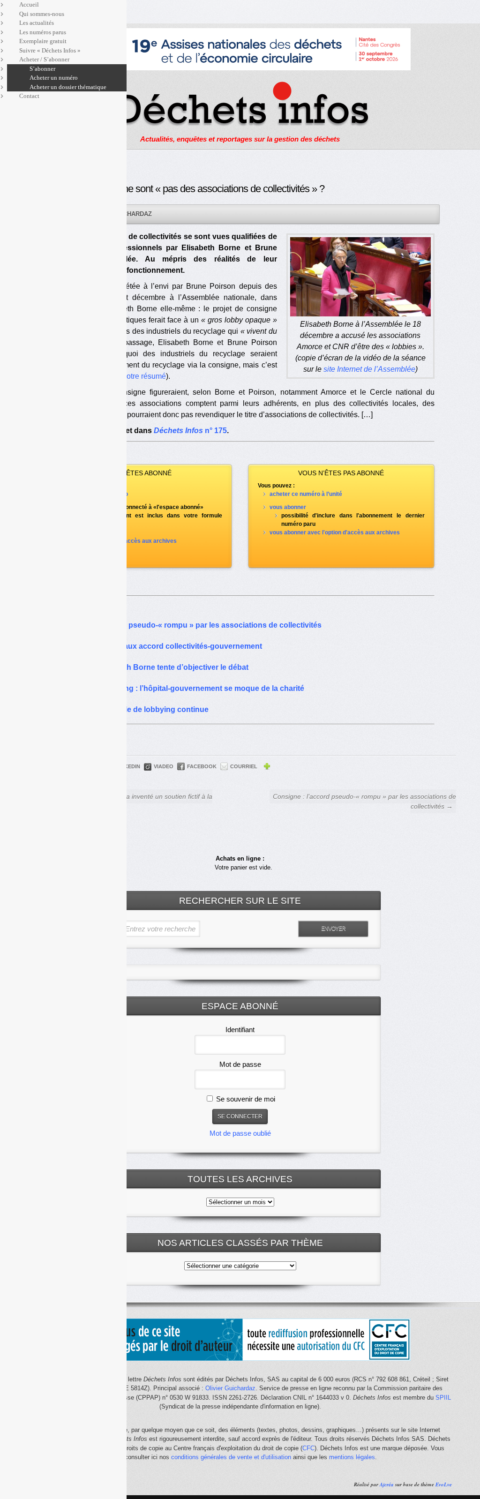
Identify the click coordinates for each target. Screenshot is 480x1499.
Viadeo (163, 766)
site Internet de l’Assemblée (369, 369)
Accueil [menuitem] (29, 4)
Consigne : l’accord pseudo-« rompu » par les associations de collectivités (189, 625)
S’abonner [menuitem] (42, 68)
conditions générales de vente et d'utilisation (231, 1457)
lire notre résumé (138, 376)
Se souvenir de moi (244, 1099)
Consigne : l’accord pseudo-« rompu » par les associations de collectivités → (364, 801)
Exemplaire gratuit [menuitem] (43, 41)
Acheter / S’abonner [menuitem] (44, 59)
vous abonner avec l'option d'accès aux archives (335, 532)
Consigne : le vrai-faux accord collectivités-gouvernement (159, 646)
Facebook (202, 766)
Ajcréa (387, 1484)
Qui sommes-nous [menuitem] (41, 13)
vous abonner (288, 507)
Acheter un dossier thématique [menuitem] (68, 86)
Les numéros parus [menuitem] (42, 32)
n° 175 (190, 431)
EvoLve (443, 1484)
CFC (308, 1448)
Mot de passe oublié (240, 1133)
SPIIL (443, 1397)
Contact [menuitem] (29, 95)
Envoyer (333, 928)
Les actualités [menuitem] (36, 22)
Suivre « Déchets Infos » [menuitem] (50, 50)
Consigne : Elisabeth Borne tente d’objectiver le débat (152, 667)
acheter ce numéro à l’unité (306, 494)
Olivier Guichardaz (230, 1388)
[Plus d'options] (266, 768)
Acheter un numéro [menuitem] (54, 77)
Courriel (243, 766)
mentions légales (352, 1457)
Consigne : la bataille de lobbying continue (133, 709)
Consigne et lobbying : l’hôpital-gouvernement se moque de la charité (180, 688)
